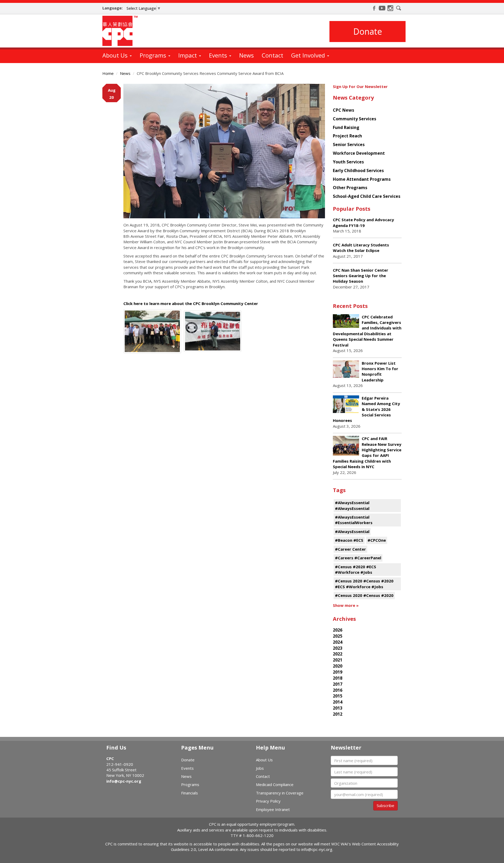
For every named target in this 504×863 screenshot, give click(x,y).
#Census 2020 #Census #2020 (364, 595)
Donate (367, 31)
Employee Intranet (273, 809)
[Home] (121, 31)
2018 (337, 678)
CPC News (343, 110)
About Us (115, 55)
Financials (189, 792)
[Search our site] (399, 8)
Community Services (354, 119)
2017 (337, 684)
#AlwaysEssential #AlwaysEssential (352, 505)
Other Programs (350, 187)
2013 (337, 708)
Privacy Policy (268, 801)
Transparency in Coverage (279, 792)
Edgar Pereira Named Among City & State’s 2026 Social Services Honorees (366, 409)
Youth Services (348, 162)
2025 (337, 636)
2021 (337, 660)
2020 (337, 666)
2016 (337, 690)
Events (219, 55)
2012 (337, 714)
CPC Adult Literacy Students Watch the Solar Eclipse (361, 247)
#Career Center (350, 549)
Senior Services (349, 144)
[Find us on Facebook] (374, 8)
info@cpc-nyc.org (123, 781)
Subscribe (385, 805)
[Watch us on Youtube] (382, 8)
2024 (337, 642)
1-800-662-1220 (258, 835)
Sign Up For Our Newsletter (360, 86)
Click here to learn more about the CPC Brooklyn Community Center (190, 303)
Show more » (346, 605)
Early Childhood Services (358, 170)
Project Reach (347, 136)
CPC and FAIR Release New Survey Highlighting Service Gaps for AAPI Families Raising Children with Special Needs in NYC (367, 452)
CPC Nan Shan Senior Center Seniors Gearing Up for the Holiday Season (360, 275)
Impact (188, 55)
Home (108, 73)
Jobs (260, 768)
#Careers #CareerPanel (358, 557)
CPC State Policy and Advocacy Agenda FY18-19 (363, 222)
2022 (337, 654)
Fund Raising (346, 127)
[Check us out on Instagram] (390, 8)
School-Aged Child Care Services (366, 196)
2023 (337, 648)
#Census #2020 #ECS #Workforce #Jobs (355, 569)
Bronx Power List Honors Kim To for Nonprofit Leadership (380, 371)
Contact (272, 55)
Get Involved (309, 55)
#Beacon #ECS (349, 540)
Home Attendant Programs (362, 179)
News (246, 55)
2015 (337, 696)
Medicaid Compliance (274, 784)
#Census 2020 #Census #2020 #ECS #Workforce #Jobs (364, 583)
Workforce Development (359, 153)
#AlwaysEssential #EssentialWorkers (353, 519)
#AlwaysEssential (352, 531)
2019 (337, 672)
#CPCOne (377, 540)
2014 (337, 702)
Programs (154, 55)
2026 (337, 630)
